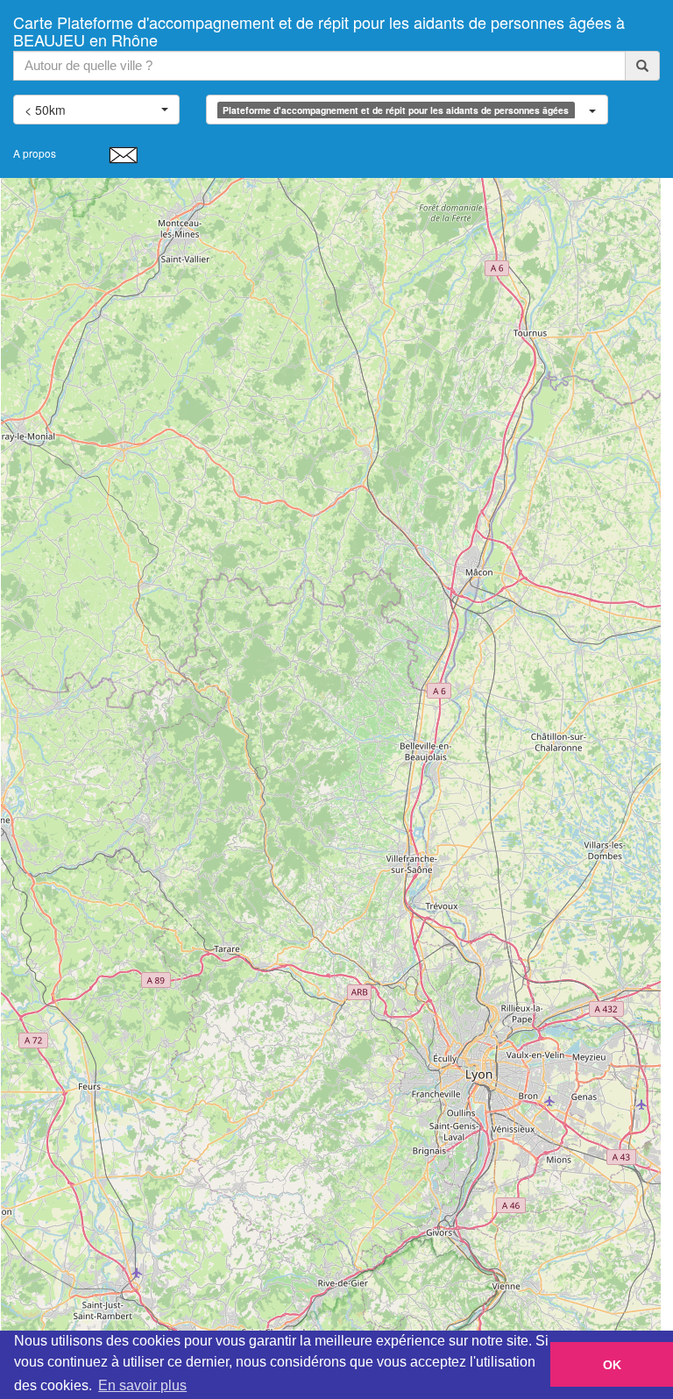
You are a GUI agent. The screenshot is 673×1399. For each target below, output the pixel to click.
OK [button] (612, 1365)
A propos (34, 153)
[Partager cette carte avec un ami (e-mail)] (123, 154)
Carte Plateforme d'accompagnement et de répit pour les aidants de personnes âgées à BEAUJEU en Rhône (319, 27)
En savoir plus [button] (142, 1385)
